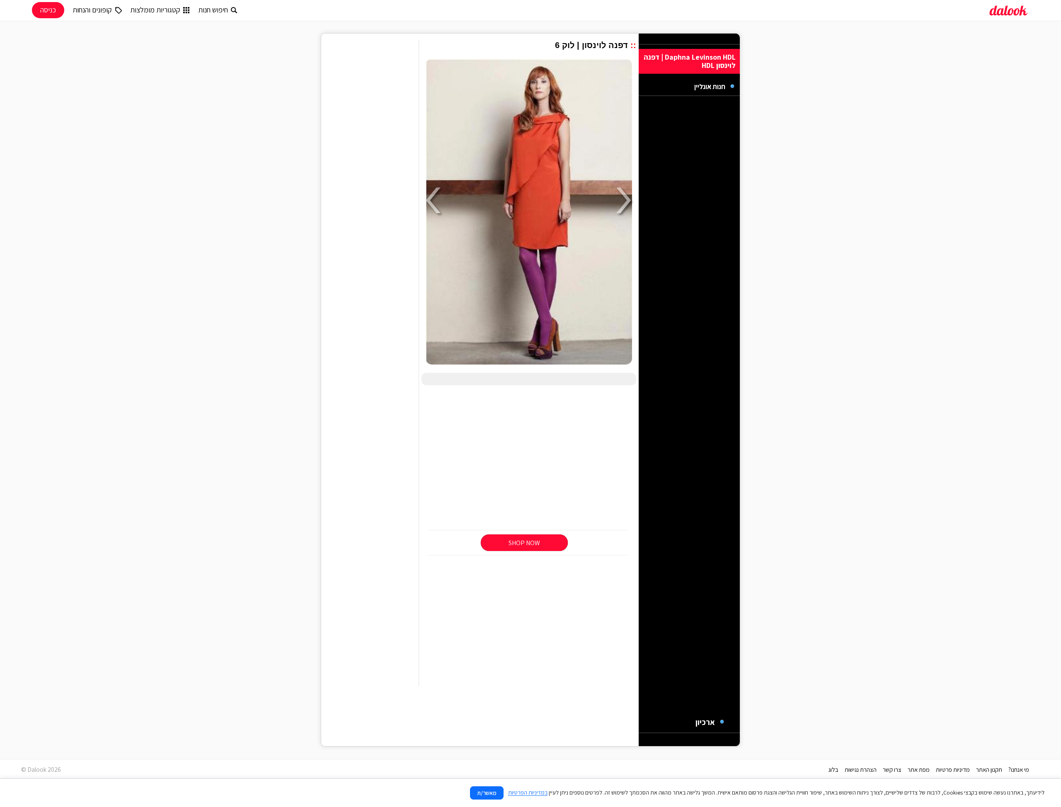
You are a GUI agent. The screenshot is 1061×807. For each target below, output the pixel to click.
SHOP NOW (524, 543)
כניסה (48, 9)
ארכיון (705, 722)
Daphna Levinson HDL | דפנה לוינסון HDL (690, 61)
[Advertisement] (528, 458)
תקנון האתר (989, 769)
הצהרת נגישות (861, 769)
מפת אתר (919, 769)
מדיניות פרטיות (953, 769)
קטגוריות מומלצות (155, 9)
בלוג (833, 769)
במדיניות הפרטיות (527, 792)
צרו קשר (892, 769)
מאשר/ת (487, 793)
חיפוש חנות (213, 9)
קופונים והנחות (92, 9)
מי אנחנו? (1018, 769)
